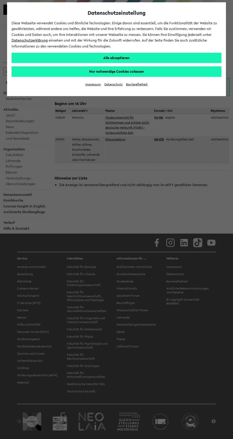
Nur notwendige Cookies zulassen (116, 71)
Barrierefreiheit (137, 84)
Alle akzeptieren (116, 57)
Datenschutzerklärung (30, 40)
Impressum (93, 84)
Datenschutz (113, 84)
